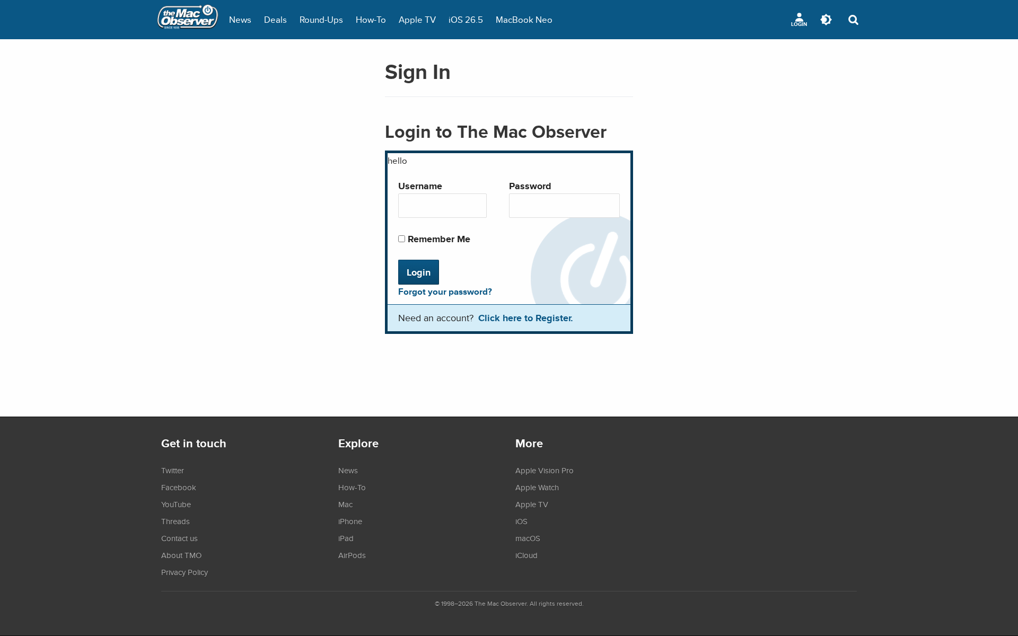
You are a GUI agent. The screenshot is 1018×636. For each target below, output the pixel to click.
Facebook (178, 487)
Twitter (172, 470)
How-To (371, 19)
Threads (175, 521)
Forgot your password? (445, 291)
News (240, 19)
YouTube (176, 504)
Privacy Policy (184, 572)
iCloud (526, 555)
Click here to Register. (525, 318)
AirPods (352, 555)
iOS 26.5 (466, 19)
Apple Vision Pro (544, 470)
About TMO (181, 555)
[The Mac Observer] (188, 19)
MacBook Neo (524, 19)
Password (530, 186)
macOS (527, 538)
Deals (275, 19)
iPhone (350, 521)
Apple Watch (537, 487)
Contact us (179, 538)
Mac (345, 504)
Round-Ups (321, 19)
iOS (521, 521)
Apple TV (417, 19)
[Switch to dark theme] (826, 19)
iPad (346, 538)
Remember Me (437, 239)
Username (420, 186)
